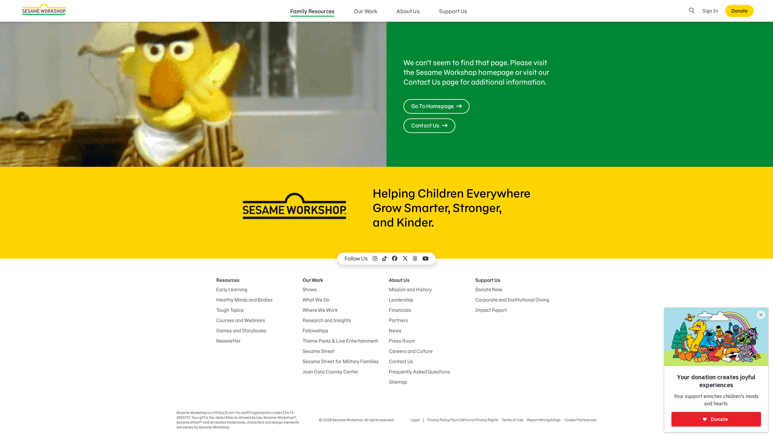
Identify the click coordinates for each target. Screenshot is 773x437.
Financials (400, 310)
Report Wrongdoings (544, 420)
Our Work (365, 11)
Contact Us (401, 361)
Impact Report (491, 310)
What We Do (316, 300)
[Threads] (415, 258)
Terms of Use (512, 420)
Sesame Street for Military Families (341, 361)
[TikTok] (384, 258)
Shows (310, 289)
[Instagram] (375, 258)
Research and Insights (327, 320)
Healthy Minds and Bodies (244, 300)
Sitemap (398, 382)
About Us (407, 11)
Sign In (710, 11)
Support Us (453, 11)
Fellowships (315, 331)
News (395, 331)
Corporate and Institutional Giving (512, 300)
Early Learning (231, 289)
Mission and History (410, 289)
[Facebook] (394, 258)
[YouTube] (425, 258)
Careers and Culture (411, 351)
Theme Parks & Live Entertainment (340, 341)
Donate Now (488, 289)
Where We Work (320, 310)
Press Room (402, 341)
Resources (227, 280)
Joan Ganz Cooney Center (330, 372)
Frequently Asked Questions (419, 372)
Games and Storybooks (241, 331)
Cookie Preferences (580, 420)
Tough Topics (230, 310)
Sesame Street (319, 351)
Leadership (401, 300)
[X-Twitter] (405, 258)
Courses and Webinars (240, 320)
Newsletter (228, 341)
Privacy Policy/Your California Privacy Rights (462, 420)
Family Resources (312, 11)
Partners (398, 320)
